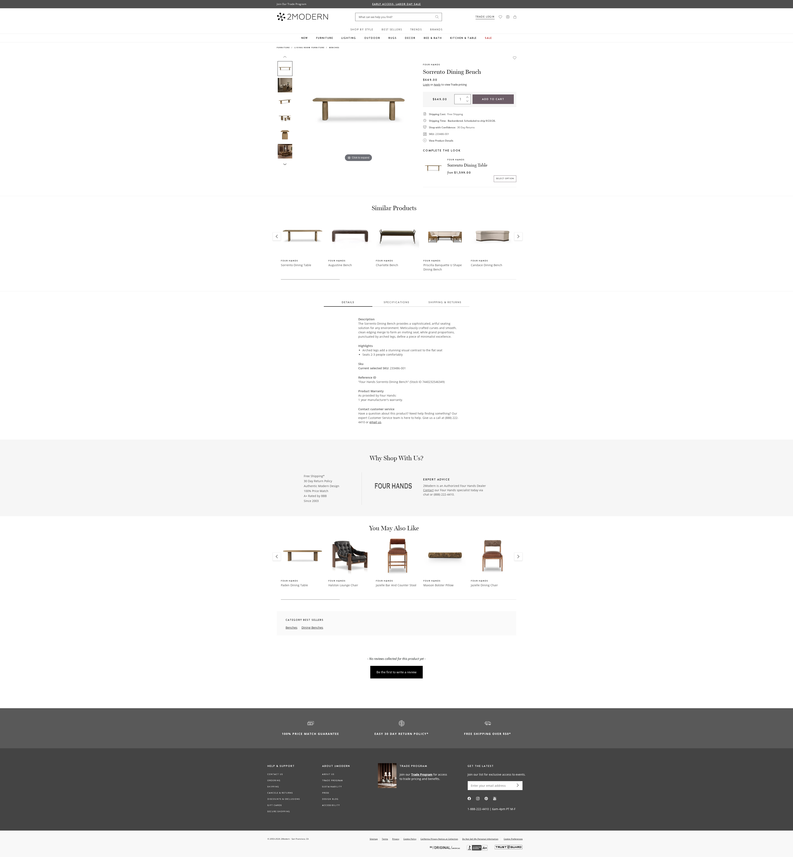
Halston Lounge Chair (343, 585)
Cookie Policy (409, 838)
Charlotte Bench (387, 265)
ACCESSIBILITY (331, 805)
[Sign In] (507, 17)
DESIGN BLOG (330, 799)
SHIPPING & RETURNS (445, 302)
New (304, 38)
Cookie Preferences (513, 839)
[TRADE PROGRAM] (414, 776)
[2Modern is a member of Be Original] (445, 847)
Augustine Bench (340, 265)
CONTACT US (275, 774)
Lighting (348, 38)
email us (375, 422)
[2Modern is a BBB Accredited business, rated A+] (477, 849)
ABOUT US (328, 774)
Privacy (395, 838)
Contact (428, 490)
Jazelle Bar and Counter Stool (396, 585)
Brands (436, 29)
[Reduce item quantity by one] (468, 102)
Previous (299, 109)
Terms (385, 838)
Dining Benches (312, 627)
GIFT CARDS (274, 805)
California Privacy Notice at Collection (439, 838)
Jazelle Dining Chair (484, 585)
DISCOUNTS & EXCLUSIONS (283, 799)
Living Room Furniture (309, 47)
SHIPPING (273, 786)
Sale (488, 38)
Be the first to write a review (396, 672)
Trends (416, 29)
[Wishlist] (500, 17)
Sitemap (374, 838)
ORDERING (273, 780)
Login (426, 84)
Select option (505, 178)
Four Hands (431, 64)
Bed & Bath (433, 38)
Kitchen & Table (463, 38)
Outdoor (372, 38)
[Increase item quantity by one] (468, 96)
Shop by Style (361, 29)
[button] (515, 17)
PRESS (325, 793)
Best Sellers (392, 29)
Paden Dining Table (294, 585)
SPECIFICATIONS (397, 302)
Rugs (392, 38)
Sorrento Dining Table (467, 165)
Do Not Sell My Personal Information (480, 838)
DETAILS (348, 302)
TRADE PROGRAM (332, 780)
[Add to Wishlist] (514, 57)
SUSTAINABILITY (332, 786)
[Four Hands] (392, 486)
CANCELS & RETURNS (280, 793)
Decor (410, 38)
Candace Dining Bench (486, 265)
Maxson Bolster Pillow (438, 585)
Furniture (324, 38)
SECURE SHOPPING (278, 811)
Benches (334, 47)
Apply (437, 84)
